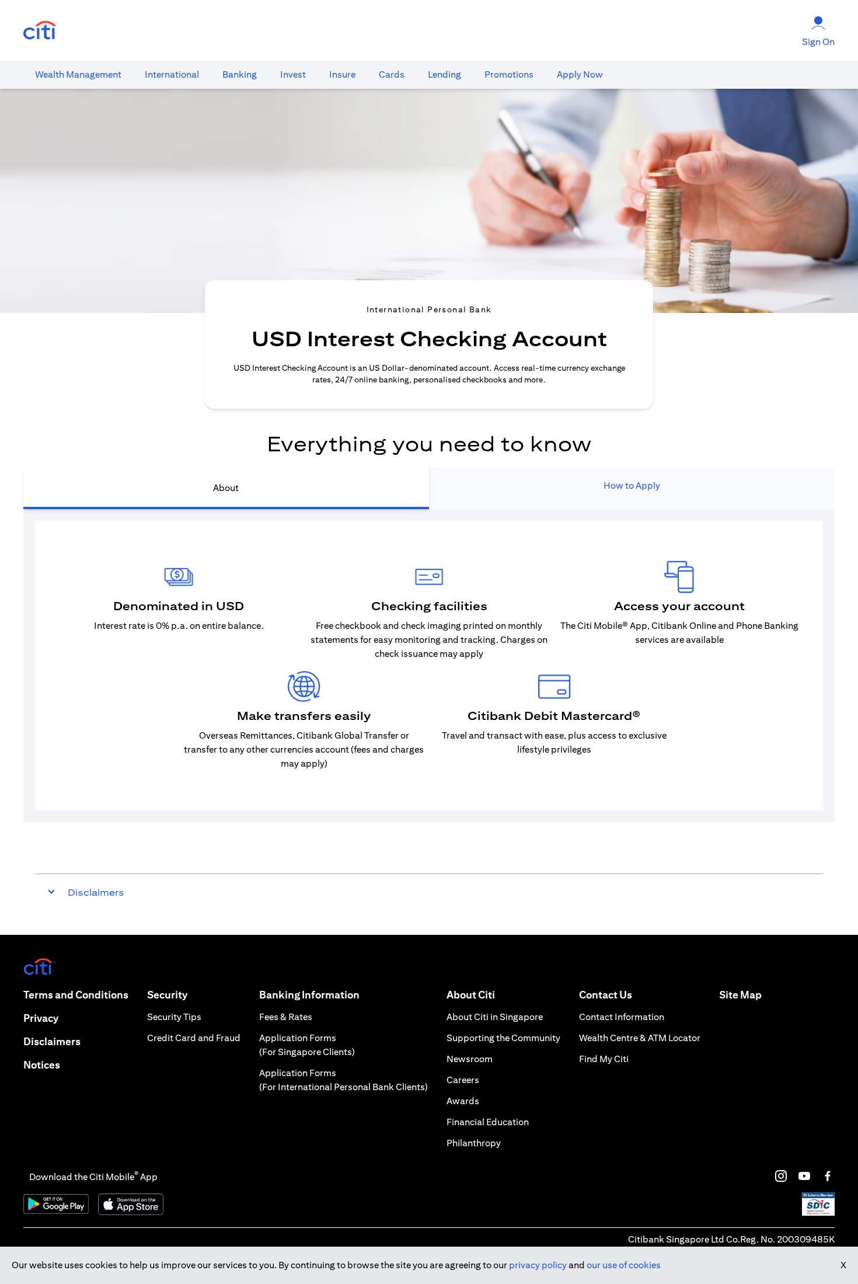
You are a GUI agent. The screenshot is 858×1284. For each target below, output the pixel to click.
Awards (463, 1100)
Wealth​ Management (78, 74)
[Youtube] (804, 1176)
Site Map (740, 995)
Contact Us (605, 995)
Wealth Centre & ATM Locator (639, 1037)
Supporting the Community (503, 1037)
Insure (342, 74)
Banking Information (309, 995)
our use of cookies (624, 1265)
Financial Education (488, 1122)
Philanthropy (474, 1143)
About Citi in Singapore (495, 1016)
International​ (172, 74)
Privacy (40, 1018)
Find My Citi (604, 1058)
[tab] (78, 75)
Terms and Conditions (75, 995)
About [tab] (226, 487)
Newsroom (470, 1058)
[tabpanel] (429, 665)
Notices (41, 1065)
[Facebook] (828, 1176)
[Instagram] (781, 1176)
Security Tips (174, 1016)
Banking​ (239, 74)
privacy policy (538, 1265)
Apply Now (580, 74)
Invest (293, 74)
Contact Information (621, 1016)
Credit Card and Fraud (193, 1037)
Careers (463, 1079)
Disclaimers (52, 1041)
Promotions (508, 74)
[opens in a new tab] (39, 30)
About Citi (471, 995)
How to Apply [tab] (632, 485)
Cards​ (391, 74)
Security (167, 995)
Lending (444, 74)
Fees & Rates (285, 1016)
